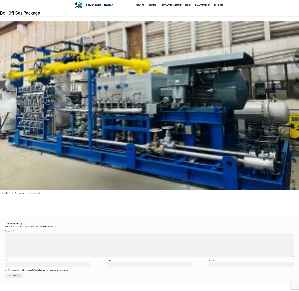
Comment (9, 231)
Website (212, 260)
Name (8, 260)
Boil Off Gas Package (11, 205)
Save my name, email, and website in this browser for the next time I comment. (38, 270)
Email (110, 260)
